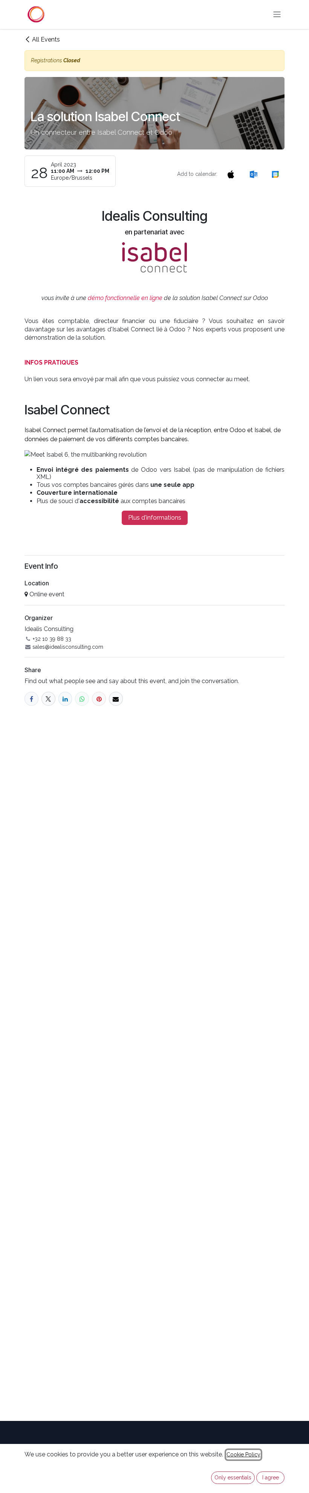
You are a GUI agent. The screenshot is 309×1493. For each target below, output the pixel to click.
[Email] (116, 699)
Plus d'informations (154, 517)
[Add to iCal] (230, 174)
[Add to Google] (275, 174)
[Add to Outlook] (253, 174)
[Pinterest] (99, 699)
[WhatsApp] (82, 699)
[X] (48, 699)
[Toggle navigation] (277, 14)
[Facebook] (31, 699)
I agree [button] (270, 1478)
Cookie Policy (243, 1454)
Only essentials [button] (232, 1478)
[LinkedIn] (65, 699)
